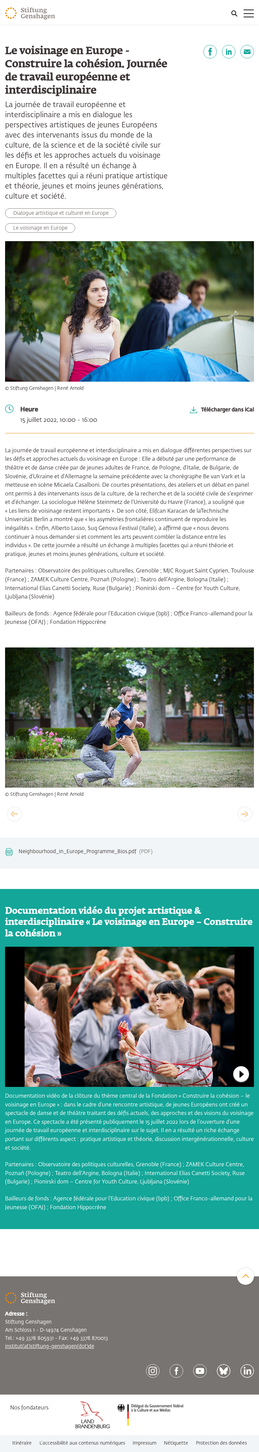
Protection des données (221, 1443)
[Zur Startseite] (30, 13)
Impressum (144, 1443)
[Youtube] (200, 1371)
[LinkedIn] (228, 51)
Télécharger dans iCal (227, 409)
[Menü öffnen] (242, 13)
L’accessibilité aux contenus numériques (82, 1443)
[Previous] (14, 814)
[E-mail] (247, 51)
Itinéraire (22, 1443)
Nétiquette (176, 1443)
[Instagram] (153, 1371)
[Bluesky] (223, 1371)
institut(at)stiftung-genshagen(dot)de (49, 1346)
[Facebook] (210, 51)
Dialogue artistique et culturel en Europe (61, 213)
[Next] (245, 814)
